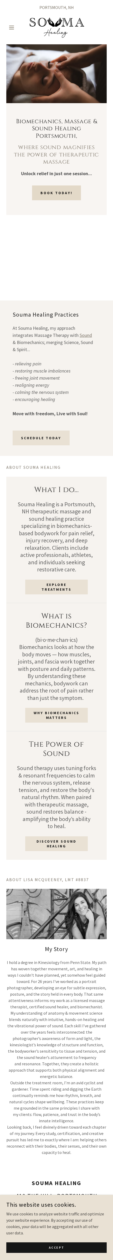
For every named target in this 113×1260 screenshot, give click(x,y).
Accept (56, 1247)
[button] (13, 27)
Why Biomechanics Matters (56, 715)
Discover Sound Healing (56, 843)
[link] (56, 27)
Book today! (56, 192)
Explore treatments (57, 587)
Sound (86, 335)
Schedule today (41, 438)
